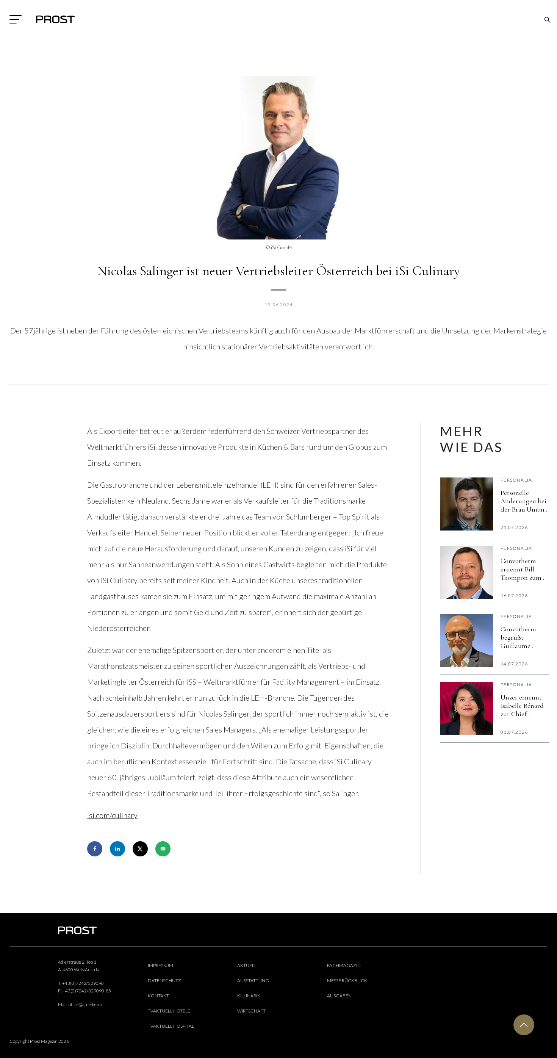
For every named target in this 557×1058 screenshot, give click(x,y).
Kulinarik (248, 996)
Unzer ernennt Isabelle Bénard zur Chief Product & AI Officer (522, 705)
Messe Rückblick (347, 980)
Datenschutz (164, 980)
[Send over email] (163, 848)
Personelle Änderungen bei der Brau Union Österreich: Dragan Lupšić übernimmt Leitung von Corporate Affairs (523, 500)
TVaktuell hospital (171, 1026)
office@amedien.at (86, 1004)
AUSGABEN (339, 996)
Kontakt (158, 996)
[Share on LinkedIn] (117, 848)
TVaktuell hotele (169, 1011)
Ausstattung (253, 980)
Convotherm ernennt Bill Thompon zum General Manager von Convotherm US (525, 569)
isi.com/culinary (112, 815)
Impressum (160, 965)
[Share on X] (140, 848)
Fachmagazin (344, 965)
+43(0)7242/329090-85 (87, 991)
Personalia (516, 480)
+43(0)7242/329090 (83, 983)
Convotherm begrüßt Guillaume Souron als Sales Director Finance (524, 637)
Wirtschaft (251, 1011)
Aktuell (247, 965)
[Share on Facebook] (94, 848)
